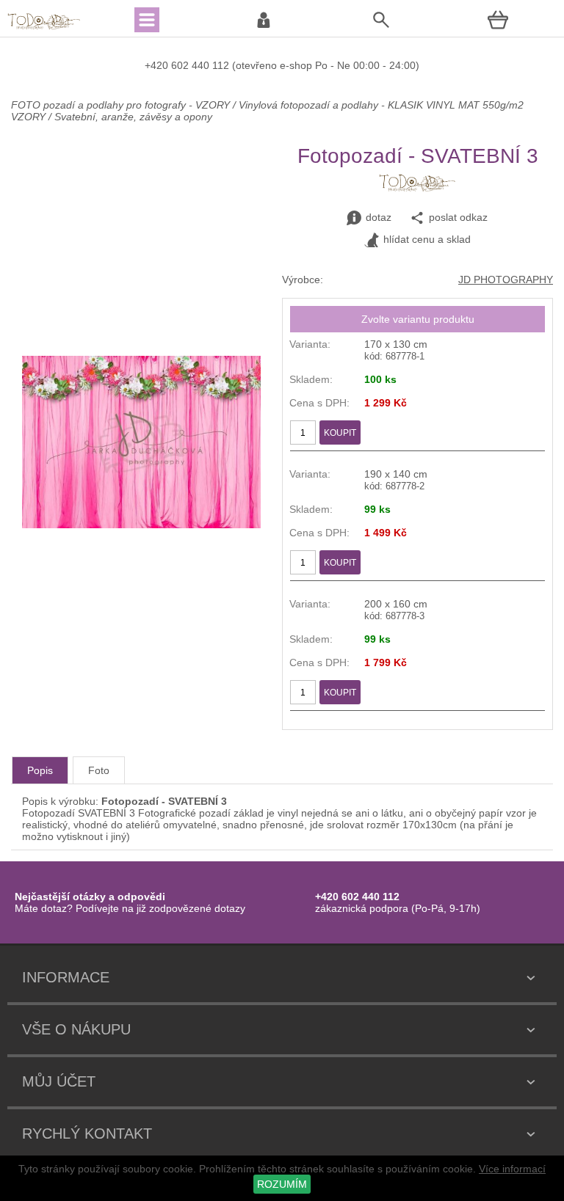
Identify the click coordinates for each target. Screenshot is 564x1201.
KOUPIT (340, 433)
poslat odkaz (458, 217)
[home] (44, 28)
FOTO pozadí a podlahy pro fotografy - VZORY (122, 105)
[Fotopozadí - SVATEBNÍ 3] (141, 524)
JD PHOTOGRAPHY (505, 279)
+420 (158, 65)
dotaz (378, 217)
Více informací (512, 1169)
